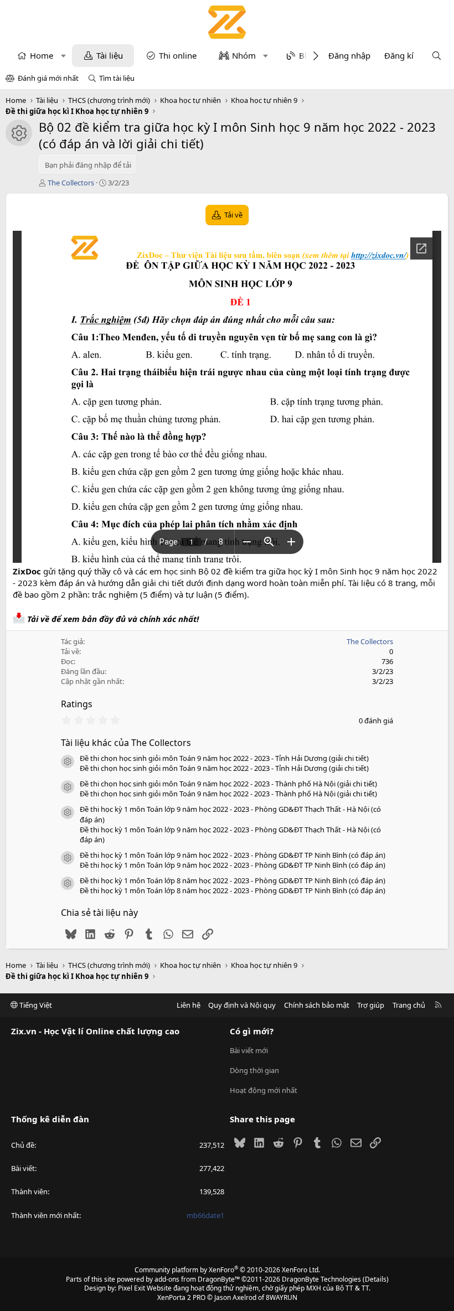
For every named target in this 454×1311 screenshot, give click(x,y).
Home (41, 55)
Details (375, 1279)
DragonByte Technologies (321, 1279)
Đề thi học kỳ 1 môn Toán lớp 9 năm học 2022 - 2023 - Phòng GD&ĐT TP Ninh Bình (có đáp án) (232, 855)
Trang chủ (409, 1005)
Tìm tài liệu (117, 78)
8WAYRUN (281, 1297)
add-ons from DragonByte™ (197, 1279)
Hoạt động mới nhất (263, 1090)
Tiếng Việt (35, 1005)
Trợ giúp (370, 1005)
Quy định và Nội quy (242, 1005)
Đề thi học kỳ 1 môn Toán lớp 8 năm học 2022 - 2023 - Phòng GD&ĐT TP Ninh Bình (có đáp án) (232, 880)
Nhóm (244, 55)
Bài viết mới (249, 1050)
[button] (63, 55)
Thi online (178, 55)
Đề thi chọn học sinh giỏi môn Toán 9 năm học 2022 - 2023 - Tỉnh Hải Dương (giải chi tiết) (224, 758)
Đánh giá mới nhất (48, 78)
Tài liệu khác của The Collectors (126, 743)
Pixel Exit (131, 1288)
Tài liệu (109, 55)
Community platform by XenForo (227, 1269)
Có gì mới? (252, 1031)
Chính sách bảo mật (316, 1005)
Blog (308, 55)
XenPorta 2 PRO (181, 1297)
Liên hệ (188, 1005)
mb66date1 (205, 1215)
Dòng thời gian (254, 1070)
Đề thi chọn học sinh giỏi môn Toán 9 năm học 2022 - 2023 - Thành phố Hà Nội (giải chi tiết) (228, 784)
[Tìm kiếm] (436, 55)
